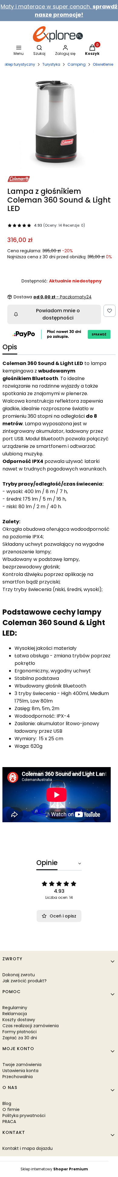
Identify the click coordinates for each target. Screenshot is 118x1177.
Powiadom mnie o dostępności (58, 314)
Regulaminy (14, 1008)
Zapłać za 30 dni (19, 1038)
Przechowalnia (17, 1077)
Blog (6, 1103)
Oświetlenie (103, 64)
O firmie (11, 1109)
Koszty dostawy (18, 1020)
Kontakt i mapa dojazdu (27, 1148)
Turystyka (51, 64)
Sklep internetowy (54, 1169)
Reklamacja (14, 1014)
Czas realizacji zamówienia (30, 1026)
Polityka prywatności (23, 1115)
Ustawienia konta (20, 1071)
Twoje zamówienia (21, 1065)
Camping (76, 64)
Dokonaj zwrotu (18, 975)
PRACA (9, 1122)
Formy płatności (19, 1032)
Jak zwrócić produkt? (24, 981)
